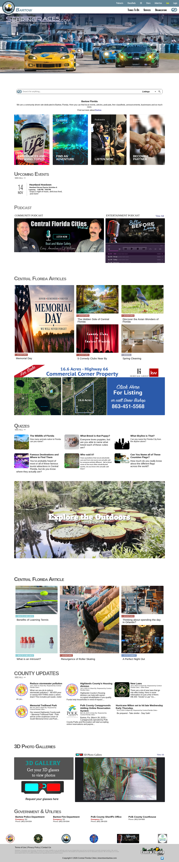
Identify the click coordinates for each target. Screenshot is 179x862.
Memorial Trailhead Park (43, 705)
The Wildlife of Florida (42, 436)
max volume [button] (120, 249)
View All (160, 216)
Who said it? (87, 454)
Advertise (158, 3)
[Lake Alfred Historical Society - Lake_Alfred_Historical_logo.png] (152, 838)
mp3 (159, 254)
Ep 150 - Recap (118, 256)
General (127, 355)
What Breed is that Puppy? (95, 436)
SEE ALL (19, 178)
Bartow (24, 9)
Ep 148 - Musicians (119, 262)
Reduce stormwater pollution (46, 683)
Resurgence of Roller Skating (78, 659)
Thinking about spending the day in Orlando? (142, 621)
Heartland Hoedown (40, 184)
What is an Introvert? (29, 659)
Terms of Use (20, 847)
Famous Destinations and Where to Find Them (44, 456)
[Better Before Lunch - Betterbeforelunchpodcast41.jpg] (90, 838)
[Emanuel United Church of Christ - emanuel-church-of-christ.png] (55, 838)
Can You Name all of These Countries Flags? (145, 456)
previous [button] (126, 249)
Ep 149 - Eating (118, 259)
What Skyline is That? (142, 436)
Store (148, 3)
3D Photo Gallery (93, 754)
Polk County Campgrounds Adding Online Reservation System (95, 708)
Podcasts (119, 3)
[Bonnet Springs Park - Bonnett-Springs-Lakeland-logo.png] (124, 838)
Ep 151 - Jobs (118, 254)
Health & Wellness (25, 616)
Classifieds (131, 3)
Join (167, 3)
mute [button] (109, 249)
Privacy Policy (34, 847)
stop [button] (138, 249)
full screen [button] (160, 249)
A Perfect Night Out (134, 659)
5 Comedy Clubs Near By (92, 358)
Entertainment (130, 655)
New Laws (136, 683)
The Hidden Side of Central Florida (93, 320)
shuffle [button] (155, 249)
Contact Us (46, 847)
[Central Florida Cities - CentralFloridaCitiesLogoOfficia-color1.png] (28, 838)
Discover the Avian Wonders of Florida (141, 320)
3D (141, 3)
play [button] (132, 249)
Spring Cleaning (132, 358)
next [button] (144, 249)
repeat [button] (150, 249)
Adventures (22, 355)
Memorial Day (24, 358)
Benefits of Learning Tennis (32, 619)
